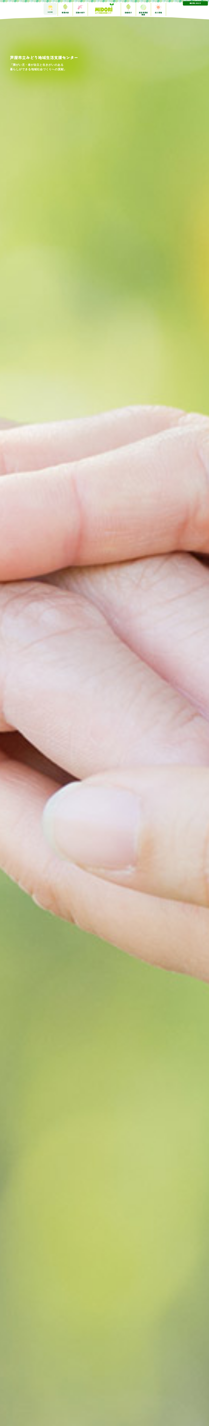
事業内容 (65, 12)
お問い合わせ (196, 3)
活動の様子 (80, 12)
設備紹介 (128, 12)
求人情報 (158, 12)
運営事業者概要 (143, 13)
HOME (50, 12)
